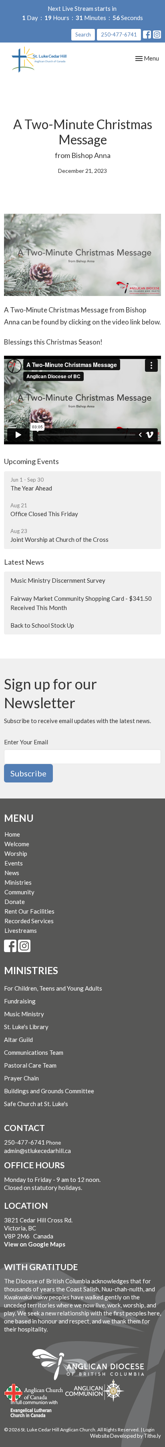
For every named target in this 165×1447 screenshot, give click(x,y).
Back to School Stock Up (42, 625)
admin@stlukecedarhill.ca (37, 1150)
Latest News (24, 561)
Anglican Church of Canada (34, 1392)
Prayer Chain (21, 1078)
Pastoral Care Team (30, 1065)
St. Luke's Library (26, 1026)
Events (13, 863)
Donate (14, 901)
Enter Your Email (26, 742)
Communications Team (33, 1052)
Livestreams (20, 930)
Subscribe (28, 773)
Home (12, 834)
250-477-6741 (119, 34)
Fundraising (20, 1001)
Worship (15, 853)
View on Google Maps (34, 1244)
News (11, 872)
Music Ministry (24, 1013)
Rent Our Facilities (29, 911)
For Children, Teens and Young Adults (53, 988)
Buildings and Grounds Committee (49, 1090)
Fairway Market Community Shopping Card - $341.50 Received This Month (81, 603)
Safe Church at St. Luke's (36, 1103)
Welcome (16, 843)
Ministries (18, 882)
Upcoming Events (31, 461)
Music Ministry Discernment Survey (57, 580)
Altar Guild (18, 1039)
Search (83, 34)
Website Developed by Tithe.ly (125, 1436)
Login (149, 1430)
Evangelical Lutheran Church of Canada (31, 1409)
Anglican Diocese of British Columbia (92, 1366)
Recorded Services (29, 920)
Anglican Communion (95, 1390)
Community (19, 892)
